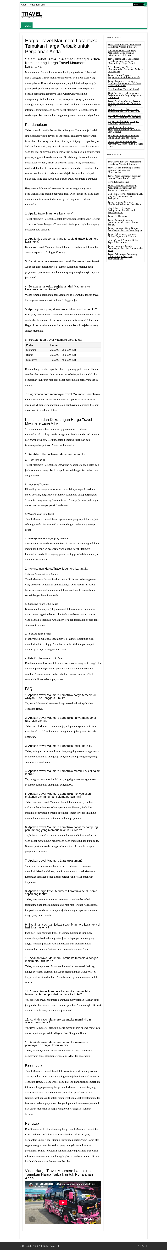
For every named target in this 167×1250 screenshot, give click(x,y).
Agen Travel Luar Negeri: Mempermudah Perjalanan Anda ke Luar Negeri (125, 69)
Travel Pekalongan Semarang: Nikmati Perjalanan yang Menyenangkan (123, 256)
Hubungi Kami (37, 4)
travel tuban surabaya (118, 181)
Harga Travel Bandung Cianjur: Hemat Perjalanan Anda (123, 122)
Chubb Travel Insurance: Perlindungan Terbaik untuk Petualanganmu (121, 210)
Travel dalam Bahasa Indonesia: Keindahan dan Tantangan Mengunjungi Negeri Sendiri (124, 60)
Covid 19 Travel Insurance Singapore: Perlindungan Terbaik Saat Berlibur (124, 129)
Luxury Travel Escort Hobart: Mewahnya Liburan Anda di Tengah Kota (125, 143)
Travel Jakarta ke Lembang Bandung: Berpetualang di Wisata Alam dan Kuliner (124, 83)
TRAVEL (32, 14)
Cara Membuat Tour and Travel (123, 89)
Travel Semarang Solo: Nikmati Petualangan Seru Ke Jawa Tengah (125, 229)
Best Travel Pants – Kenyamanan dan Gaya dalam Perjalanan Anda (124, 116)
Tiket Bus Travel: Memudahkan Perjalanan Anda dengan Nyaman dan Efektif (124, 95)
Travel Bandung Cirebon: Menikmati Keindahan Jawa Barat (125, 203)
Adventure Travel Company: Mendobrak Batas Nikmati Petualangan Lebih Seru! (122, 52)
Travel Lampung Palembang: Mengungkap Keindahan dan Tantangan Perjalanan (122, 187)
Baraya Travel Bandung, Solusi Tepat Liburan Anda (123, 241)
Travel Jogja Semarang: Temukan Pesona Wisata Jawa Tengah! (124, 176)
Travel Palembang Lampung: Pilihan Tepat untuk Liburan (122, 235)
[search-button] (145, 4)
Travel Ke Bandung (117, 216)
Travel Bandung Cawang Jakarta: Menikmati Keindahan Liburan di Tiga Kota (124, 103)
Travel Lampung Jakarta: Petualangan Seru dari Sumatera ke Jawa (125, 248)
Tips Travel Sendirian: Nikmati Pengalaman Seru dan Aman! (123, 136)
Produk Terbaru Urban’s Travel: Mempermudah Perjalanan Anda (124, 110)
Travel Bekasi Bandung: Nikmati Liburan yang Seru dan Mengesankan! (124, 169)
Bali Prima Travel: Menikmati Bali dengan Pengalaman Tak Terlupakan (125, 195)
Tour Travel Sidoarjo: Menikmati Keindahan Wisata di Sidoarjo (124, 45)
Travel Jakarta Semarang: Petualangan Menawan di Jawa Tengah (123, 222)
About (24, 4)
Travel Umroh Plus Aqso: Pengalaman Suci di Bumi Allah (124, 76)
